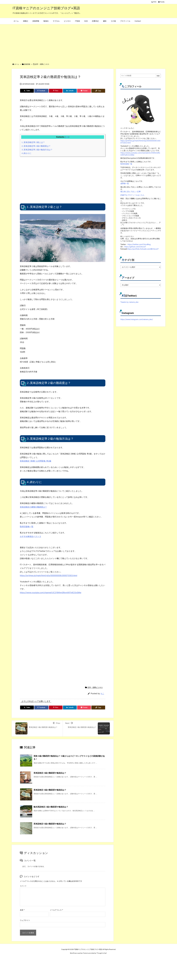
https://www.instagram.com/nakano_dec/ (136, 319)
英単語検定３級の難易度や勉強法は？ (50, 790)
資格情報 (27, 64)
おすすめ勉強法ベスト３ (30, 536)
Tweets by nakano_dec (129, 302)
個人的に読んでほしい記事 (130, 191)
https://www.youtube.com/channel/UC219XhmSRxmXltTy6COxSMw (50, 592)
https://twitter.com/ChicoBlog (139, 244)
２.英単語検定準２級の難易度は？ (36, 146)
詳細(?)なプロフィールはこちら (132, 195)
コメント (23, 886)
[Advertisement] (88, 42)
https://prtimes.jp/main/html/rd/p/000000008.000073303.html (48, 575)
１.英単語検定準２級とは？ (33, 142)
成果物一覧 (124, 183)
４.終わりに (26, 153)
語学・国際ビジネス (42, 64)
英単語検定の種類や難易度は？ (33, 507)
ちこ (102, 693)
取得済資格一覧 (26, 526)
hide (67, 137)
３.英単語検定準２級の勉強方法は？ (36, 150)
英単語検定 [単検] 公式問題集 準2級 (35, 461)
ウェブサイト (25, 920)
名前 (22, 910)
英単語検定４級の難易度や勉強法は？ (50, 773)
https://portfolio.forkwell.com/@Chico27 (143, 249)
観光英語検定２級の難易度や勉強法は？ (51, 807)
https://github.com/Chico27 (135, 247)
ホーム (16, 64)
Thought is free (101, 953)
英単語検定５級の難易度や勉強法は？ (50, 823)
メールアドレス (56, 910)
